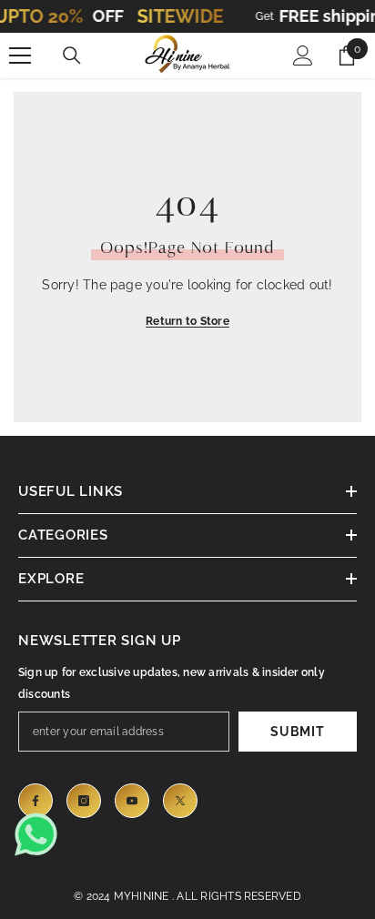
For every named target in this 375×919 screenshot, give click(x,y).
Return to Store (187, 321)
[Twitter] (180, 800)
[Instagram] (83, 800)
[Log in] (303, 55)
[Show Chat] (41, 834)
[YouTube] (132, 800)
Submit (297, 731)
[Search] (72, 55)
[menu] (20, 55)
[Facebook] (35, 800)
